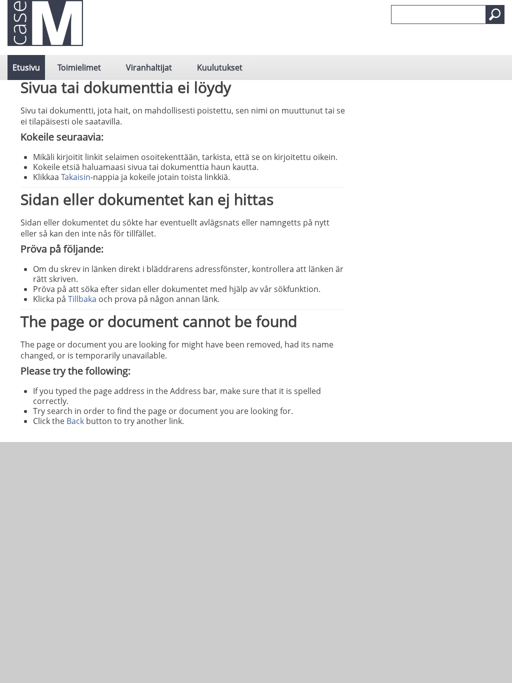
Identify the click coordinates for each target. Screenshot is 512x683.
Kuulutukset (219, 67)
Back (75, 421)
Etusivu (26, 67)
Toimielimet (79, 67)
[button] (495, 14)
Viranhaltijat (149, 67)
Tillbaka (82, 299)
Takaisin (75, 177)
